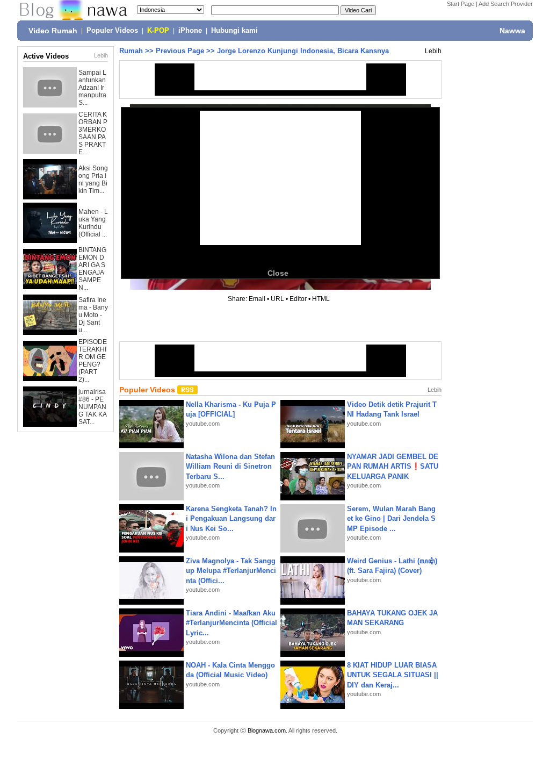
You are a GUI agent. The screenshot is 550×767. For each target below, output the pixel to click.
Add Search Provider (506, 4)
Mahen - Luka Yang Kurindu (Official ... (93, 223)
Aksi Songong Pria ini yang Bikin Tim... (93, 179)
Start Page (460, 4)
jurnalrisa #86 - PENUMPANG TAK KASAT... (92, 407)
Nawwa (512, 30)
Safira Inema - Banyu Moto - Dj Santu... (93, 315)
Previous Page (180, 51)
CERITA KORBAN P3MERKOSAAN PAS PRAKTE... (92, 133)
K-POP (158, 30)
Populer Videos (112, 30)
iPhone (190, 30)
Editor (298, 299)
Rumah (131, 51)
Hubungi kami (234, 30)
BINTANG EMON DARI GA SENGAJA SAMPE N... (92, 268)
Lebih (101, 55)
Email (257, 299)
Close (277, 273)
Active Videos (46, 56)
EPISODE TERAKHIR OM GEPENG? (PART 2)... (92, 360)
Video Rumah (52, 30)
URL (277, 299)
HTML (321, 299)
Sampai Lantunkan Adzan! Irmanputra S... (92, 87)
